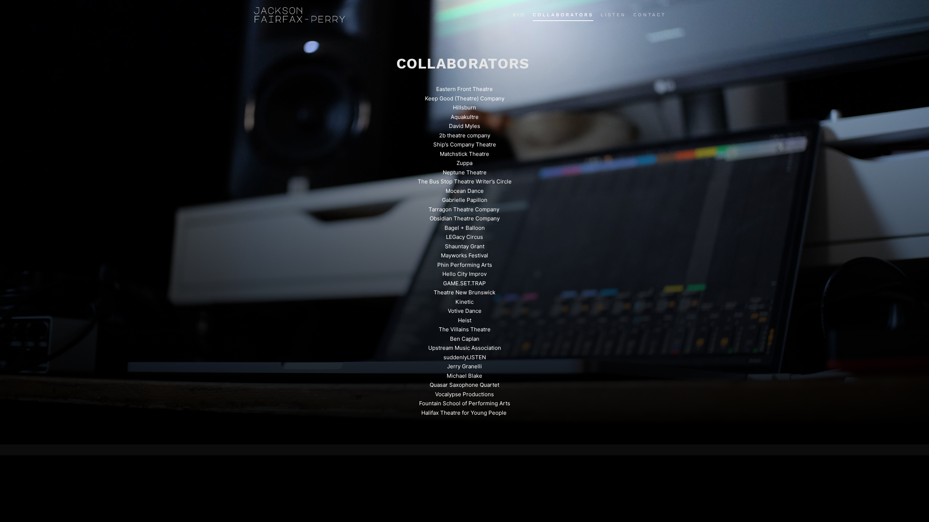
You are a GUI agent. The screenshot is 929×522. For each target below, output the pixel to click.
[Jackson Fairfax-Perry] (299, 15)
